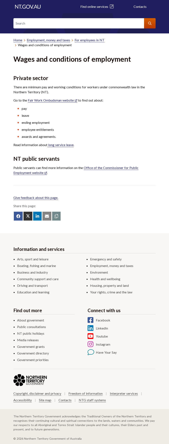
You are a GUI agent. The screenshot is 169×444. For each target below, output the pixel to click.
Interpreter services (124, 393)
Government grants (31, 346)
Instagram (103, 344)
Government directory (33, 353)
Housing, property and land (109, 285)
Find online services (95, 6)
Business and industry (32, 272)
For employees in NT (89, 40)
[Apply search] (150, 23)
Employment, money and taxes (48, 40)
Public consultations (31, 327)
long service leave (60, 145)
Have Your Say (106, 352)
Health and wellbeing (105, 279)
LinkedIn (102, 328)
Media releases (28, 340)
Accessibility (22, 400)
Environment (99, 272)
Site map (45, 400)
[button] (56, 216)
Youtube (102, 336)
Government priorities (33, 360)
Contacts (140, 6)
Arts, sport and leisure (32, 259)
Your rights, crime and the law (111, 292)
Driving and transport (32, 285)
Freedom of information (85, 393)
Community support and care (38, 279)
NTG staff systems (92, 400)
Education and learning (33, 292)
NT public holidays (30, 333)
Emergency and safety (106, 259)
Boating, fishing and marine (36, 266)
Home (17, 40)
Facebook (103, 320)
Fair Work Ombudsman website (51, 100)
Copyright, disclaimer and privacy (37, 393)
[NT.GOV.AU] (27, 6)
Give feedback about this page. (35, 198)
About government (30, 320)
